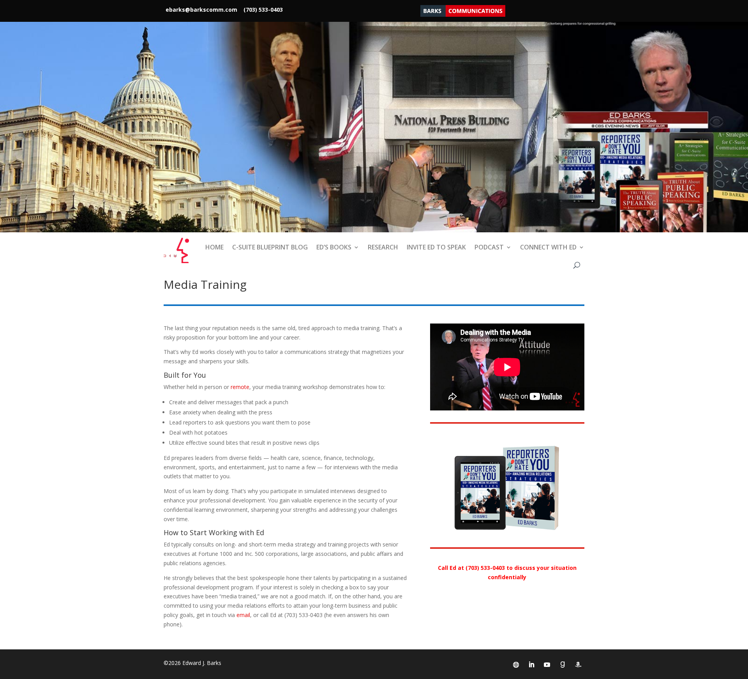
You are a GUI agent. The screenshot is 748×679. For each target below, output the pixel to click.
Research (383, 247)
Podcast (489, 247)
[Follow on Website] (516, 664)
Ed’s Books (333, 247)
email (243, 615)
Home (214, 247)
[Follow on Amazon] (578, 664)
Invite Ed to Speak (436, 247)
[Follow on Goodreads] (562, 664)
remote (240, 387)
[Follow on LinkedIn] (531, 664)
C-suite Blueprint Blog (270, 247)
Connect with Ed (548, 247)
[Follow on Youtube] (547, 664)
